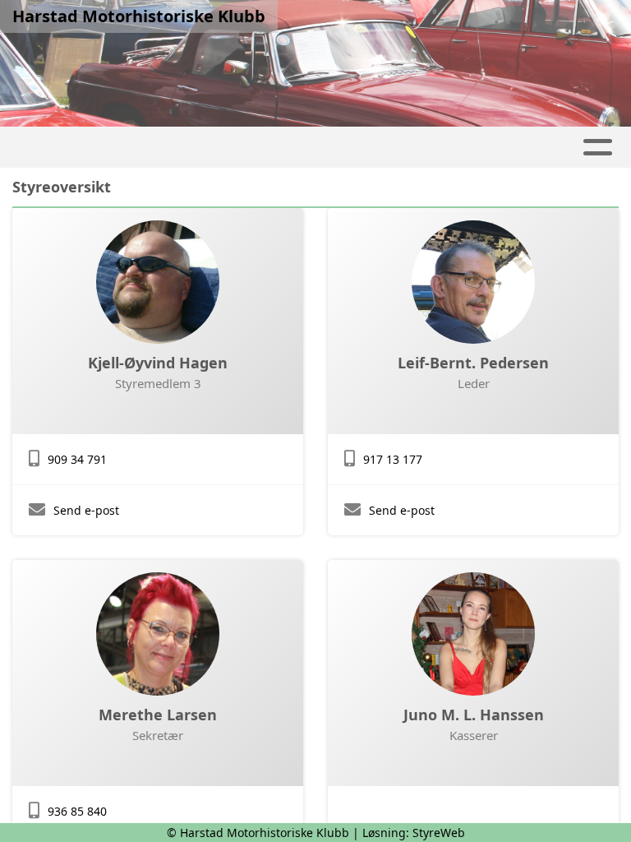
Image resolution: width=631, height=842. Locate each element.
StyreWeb (438, 832)
